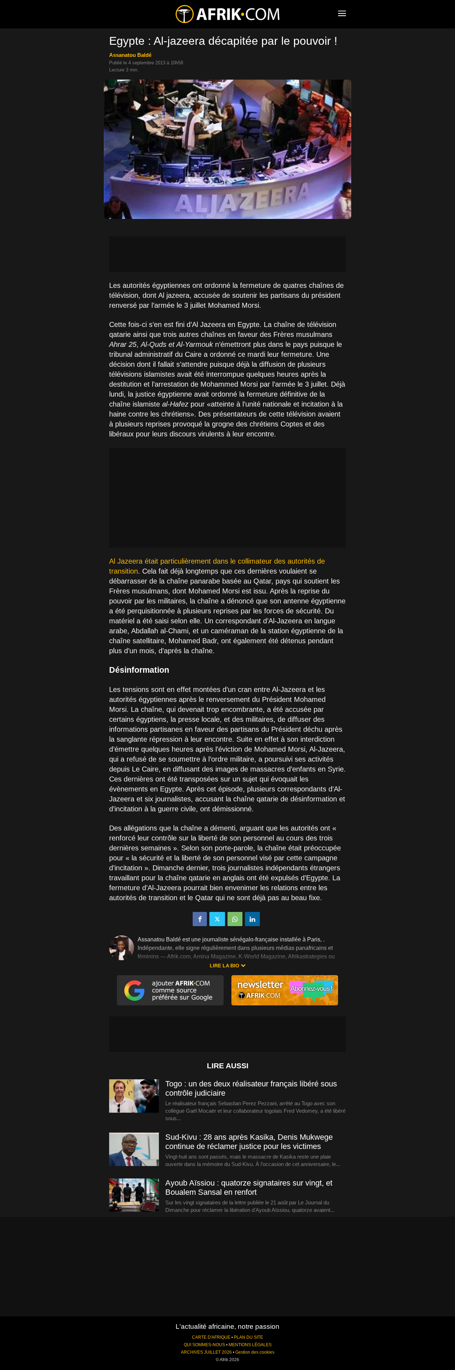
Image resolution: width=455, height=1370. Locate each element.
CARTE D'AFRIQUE (211, 1337)
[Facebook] (200, 919)
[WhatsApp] (235, 919)
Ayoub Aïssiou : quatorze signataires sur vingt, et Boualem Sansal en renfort (248, 1187)
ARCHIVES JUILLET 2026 (206, 1352)
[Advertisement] (227, 254)
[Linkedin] (252, 919)
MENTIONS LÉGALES (250, 1344)
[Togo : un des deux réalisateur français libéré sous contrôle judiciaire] (134, 1096)
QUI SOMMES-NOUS (204, 1344)
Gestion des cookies (254, 1352)
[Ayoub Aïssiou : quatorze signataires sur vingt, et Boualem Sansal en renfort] (134, 1195)
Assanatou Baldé (130, 55)
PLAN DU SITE (248, 1337)
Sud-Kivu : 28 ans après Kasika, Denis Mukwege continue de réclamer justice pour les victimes (249, 1142)
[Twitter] (217, 919)
